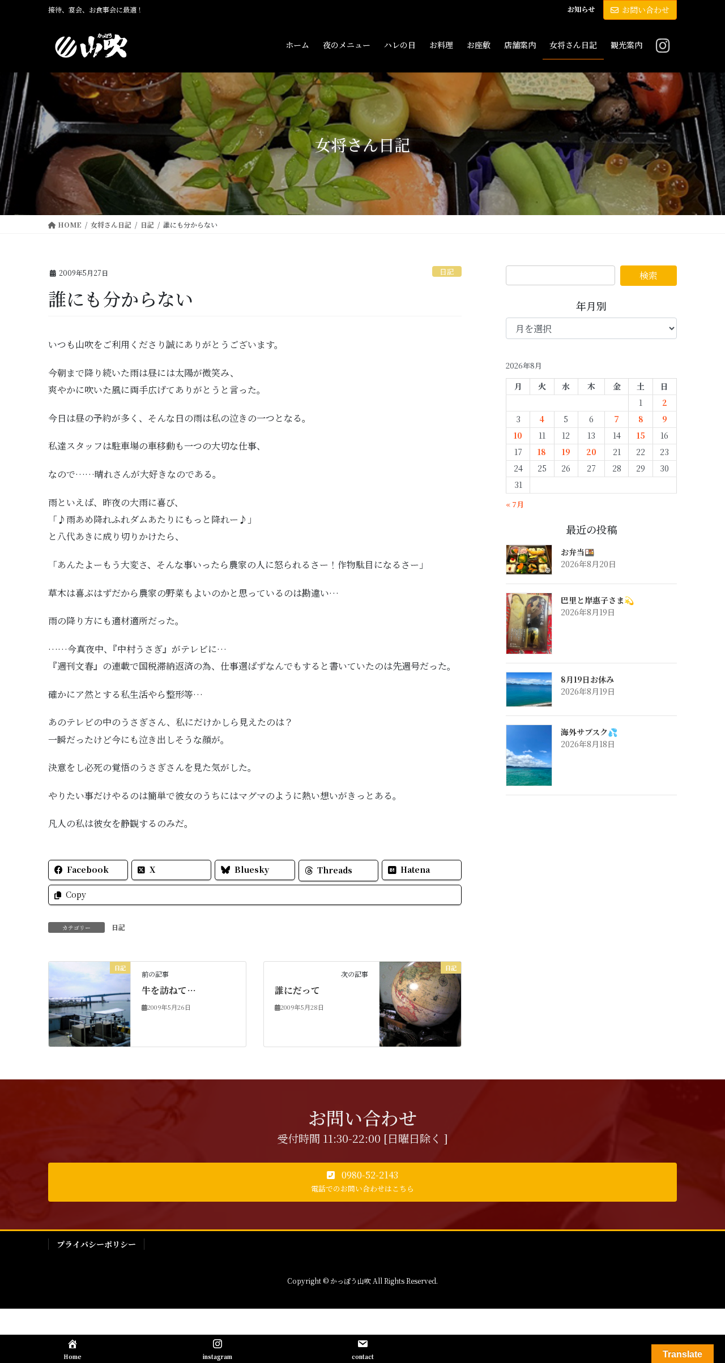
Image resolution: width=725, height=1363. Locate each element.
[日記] (89, 1002)
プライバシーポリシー (96, 1244)
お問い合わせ (645, 9)
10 (518, 435)
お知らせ (581, 9)
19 (566, 451)
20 (591, 451)
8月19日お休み (587, 679)
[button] (362, 1182)
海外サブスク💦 (589, 732)
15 (641, 435)
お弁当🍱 (577, 552)
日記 (447, 271)
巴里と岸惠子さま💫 (597, 600)
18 (542, 451)
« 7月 (515, 504)
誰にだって (297, 990)
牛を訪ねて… (169, 990)
